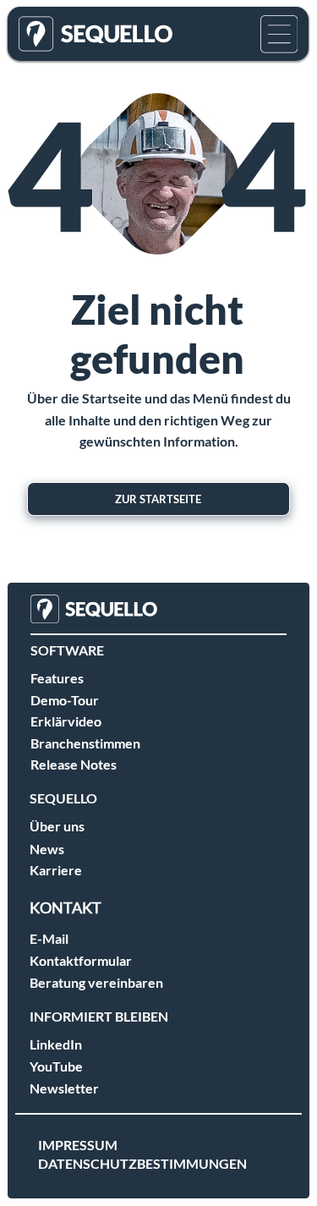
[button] (279, 34)
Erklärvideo (65, 721)
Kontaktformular (81, 960)
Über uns (57, 826)
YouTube (56, 1066)
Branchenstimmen (85, 743)
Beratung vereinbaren (96, 982)
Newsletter (64, 1088)
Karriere (56, 870)
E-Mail (49, 938)
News (47, 849)
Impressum (78, 1145)
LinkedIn (56, 1044)
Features (57, 678)
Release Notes (73, 764)
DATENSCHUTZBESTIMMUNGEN (142, 1163)
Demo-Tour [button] (64, 700)
